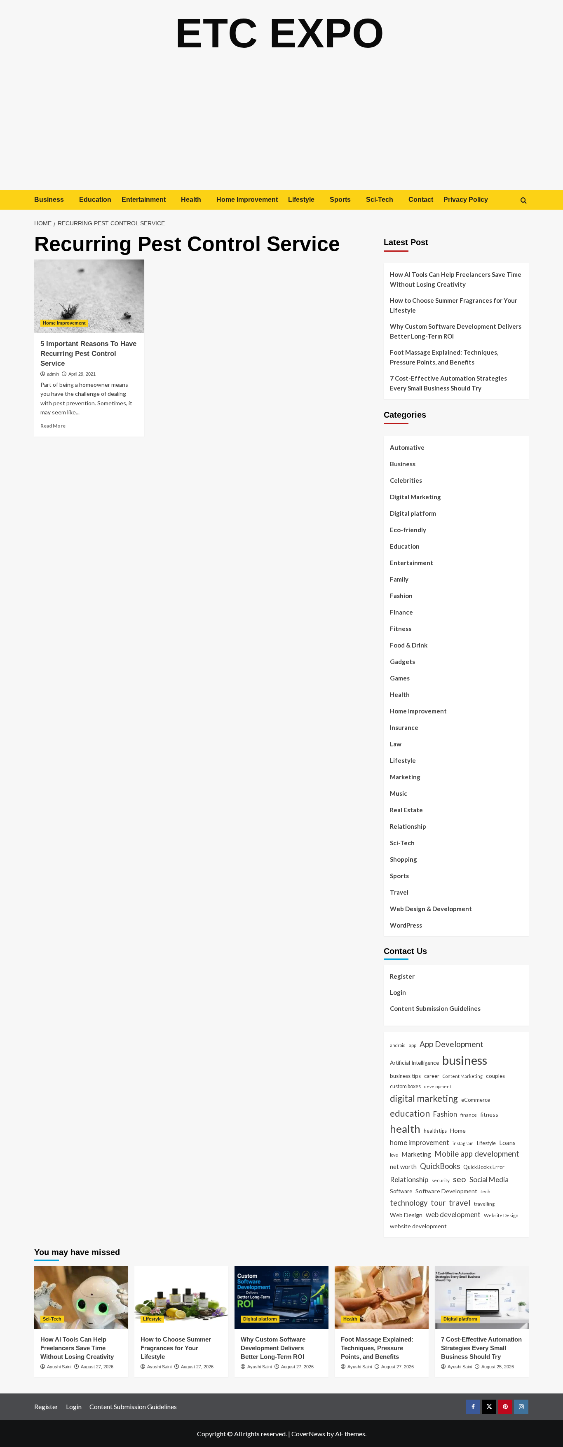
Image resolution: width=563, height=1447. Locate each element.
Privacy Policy (465, 199)
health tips (435, 1130)
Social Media (489, 1179)
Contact (420, 199)
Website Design (501, 1215)
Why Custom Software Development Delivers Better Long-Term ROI (455, 331)
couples (495, 1076)
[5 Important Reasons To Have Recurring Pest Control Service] (89, 296)
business (464, 1060)
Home (458, 1130)
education (410, 1113)
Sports (340, 199)
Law (395, 744)
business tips (405, 1076)
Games (400, 678)
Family (399, 579)
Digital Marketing (415, 496)
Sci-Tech (379, 199)
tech (485, 1191)
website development (418, 1226)
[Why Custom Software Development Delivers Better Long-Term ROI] (281, 1297)
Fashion (401, 595)
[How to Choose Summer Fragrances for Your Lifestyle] (181, 1297)
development (437, 1086)
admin (53, 374)
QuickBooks (440, 1166)
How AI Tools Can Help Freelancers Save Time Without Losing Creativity (455, 279)
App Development (451, 1044)
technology (408, 1202)
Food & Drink (408, 645)
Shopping (403, 859)
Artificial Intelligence (414, 1062)
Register (402, 976)
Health (191, 199)
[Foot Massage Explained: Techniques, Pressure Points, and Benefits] (382, 1297)
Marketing (405, 777)
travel (460, 1202)
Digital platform (413, 513)
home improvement (419, 1142)
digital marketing (424, 1098)
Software (401, 1191)
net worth (403, 1166)
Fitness (400, 628)
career (431, 1076)
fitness (489, 1114)
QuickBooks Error (483, 1167)
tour (438, 1202)
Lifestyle (301, 199)
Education (95, 199)
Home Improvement (247, 199)
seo (459, 1179)
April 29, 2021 (82, 374)
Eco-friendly (408, 529)
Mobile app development (476, 1153)
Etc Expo (279, 33)
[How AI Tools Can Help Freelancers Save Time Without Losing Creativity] (81, 1297)
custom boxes (405, 1086)
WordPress (406, 925)
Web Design (406, 1214)
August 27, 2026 (97, 1366)
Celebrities (406, 480)
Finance (401, 612)
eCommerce (475, 1099)
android (398, 1045)
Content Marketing (463, 1076)
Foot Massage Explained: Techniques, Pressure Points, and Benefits (444, 357)
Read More (53, 426)
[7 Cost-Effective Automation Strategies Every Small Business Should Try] (482, 1297)
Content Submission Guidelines (435, 1008)
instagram (463, 1143)
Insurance (404, 727)
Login (398, 992)
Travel (399, 892)
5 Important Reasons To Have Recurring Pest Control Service (88, 353)
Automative (407, 447)
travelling (484, 1203)
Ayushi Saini (59, 1366)
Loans (507, 1142)
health (405, 1128)
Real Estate (406, 809)
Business (49, 199)
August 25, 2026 (497, 1366)
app (412, 1045)
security (441, 1180)
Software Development (446, 1191)
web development (453, 1214)
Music (398, 793)
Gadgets (402, 661)
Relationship (408, 826)
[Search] (523, 200)
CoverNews (308, 1434)
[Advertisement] (281, 128)
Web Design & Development (431, 908)
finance (468, 1114)
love (394, 1154)
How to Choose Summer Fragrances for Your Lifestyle (453, 305)
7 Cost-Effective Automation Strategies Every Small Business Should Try (448, 383)
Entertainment (144, 199)
